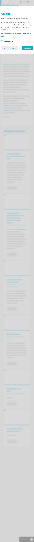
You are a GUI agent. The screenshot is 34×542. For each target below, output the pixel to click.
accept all (27, 48)
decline (13, 48)
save (4, 48)
